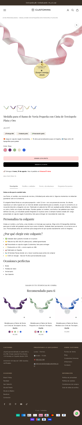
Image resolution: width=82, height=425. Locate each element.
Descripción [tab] (14, 186)
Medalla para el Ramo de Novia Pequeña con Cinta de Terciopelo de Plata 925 (40, 324)
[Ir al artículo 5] (34, 108)
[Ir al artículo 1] (6, 108)
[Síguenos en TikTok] (27, 404)
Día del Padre (7, 387)
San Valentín (7, 384)
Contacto (67, 365)
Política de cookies (68, 381)
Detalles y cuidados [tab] (28, 186)
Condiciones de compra (70, 384)
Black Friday (7, 377)
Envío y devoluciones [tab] (46, 186)
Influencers (68, 362)
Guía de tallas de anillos (70, 387)
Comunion (6, 397)
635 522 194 (40, 359)
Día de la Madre (8, 391)
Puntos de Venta (70, 352)
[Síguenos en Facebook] (4, 404)
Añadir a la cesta (41, 164)
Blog (65, 355)
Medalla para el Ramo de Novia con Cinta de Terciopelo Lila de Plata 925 (15, 324)
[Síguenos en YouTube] (21, 404)
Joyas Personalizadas (10, 17)
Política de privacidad (69, 377)
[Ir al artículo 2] (13, 108)
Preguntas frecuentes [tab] (65, 186)
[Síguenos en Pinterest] (16, 404)
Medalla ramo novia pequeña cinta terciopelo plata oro (38, 17)
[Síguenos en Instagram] (10, 404)
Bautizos (6, 394)
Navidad (6, 381)
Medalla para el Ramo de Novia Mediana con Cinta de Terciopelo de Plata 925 (67, 324)
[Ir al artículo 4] (27, 108)
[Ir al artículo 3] (20, 108)
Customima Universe (71, 358)
